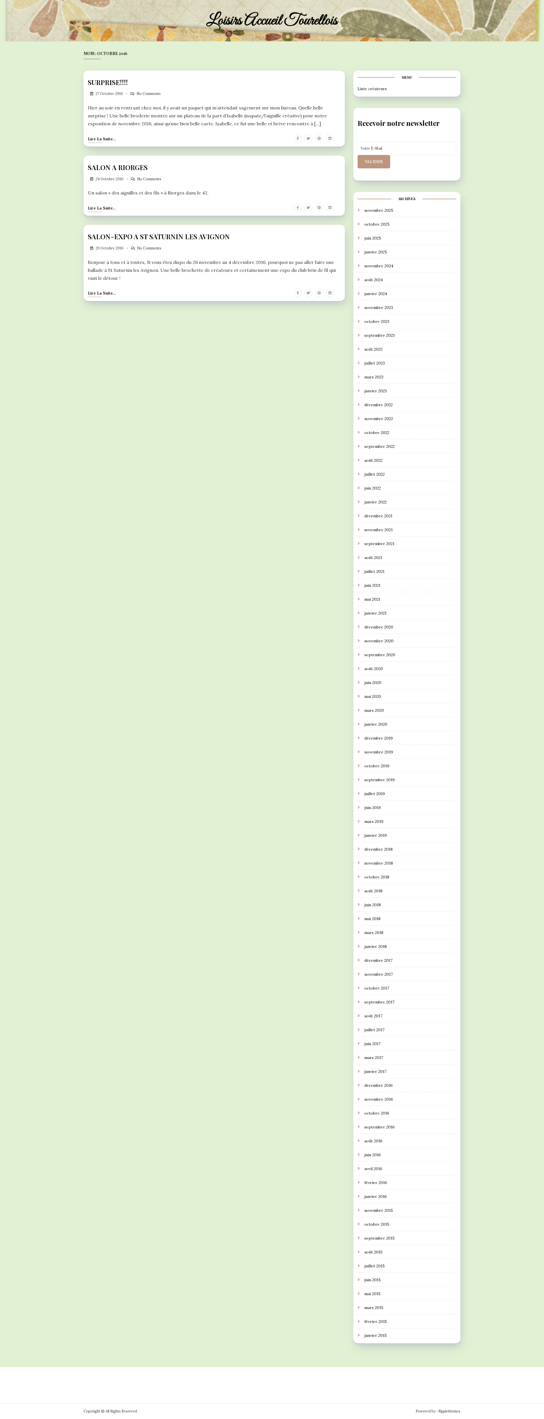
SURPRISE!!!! (108, 82)
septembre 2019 (379, 779)
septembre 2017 (379, 1002)
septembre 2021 (379, 543)
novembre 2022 (378, 418)
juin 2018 (372, 904)
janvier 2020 (375, 724)
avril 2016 (373, 1168)
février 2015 (375, 1321)
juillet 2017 (374, 1029)
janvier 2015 (375, 1335)
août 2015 (373, 1252)
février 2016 (375, 1182)
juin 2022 (372, 488)
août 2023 (373, 349)
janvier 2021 (375, 613)
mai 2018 (372, 918)
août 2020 (373, 668)
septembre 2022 (379, 446)
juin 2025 (372, 238)
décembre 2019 (378, 738)
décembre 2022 (378, 404)
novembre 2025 (378, 210)
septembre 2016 (379, 1127)
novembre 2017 (378, 974)
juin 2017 (372, 1043)
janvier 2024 (375, 293)
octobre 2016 (376, 1113)
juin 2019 (372, 807)
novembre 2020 (379, 640)
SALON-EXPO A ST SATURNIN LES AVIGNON (159, 236)
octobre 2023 (376, 321)
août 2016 (373, 1140)
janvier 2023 (375, 390)
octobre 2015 (376, 1224)
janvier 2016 (375, 1196)
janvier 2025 (375, 252)
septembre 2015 (379, 1238)
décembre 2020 (378, 627)
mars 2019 (373, 821)
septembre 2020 (379, 654)
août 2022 (373, 460)
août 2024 (373, 279)
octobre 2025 (377, 224)
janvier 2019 (375, 835)
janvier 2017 (375, 1071)
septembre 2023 (379, 335)
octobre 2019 (376, 765)
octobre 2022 (376, 432)
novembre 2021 (378, 529)
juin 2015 (372, 1279)
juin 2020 (372, 682)
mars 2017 (373, 1057)
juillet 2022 (374, 474)
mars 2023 (373, 377)
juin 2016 (372, 1154)
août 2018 (373, 890)
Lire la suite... (102, 138)
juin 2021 (372, 585)
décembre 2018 (378, 849)
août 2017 (373, 1015)
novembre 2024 (378, 265)
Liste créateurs (372, 88)
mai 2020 (372, 696)
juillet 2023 (374, 363)
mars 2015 (373, 1307)
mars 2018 (373, 932)
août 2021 (373, 557)
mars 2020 (374, 710)
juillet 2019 (374, 793)
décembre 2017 (378, 960)
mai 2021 (372, 599)
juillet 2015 (374, 1265)
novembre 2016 (378, 1099)
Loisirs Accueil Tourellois (272, 21)
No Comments (149, 94)
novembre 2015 (378, 1210)
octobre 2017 (376, 988)
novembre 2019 (378, 752)
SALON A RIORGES (118, 167)
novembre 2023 (378, 307)
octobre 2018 (376, 877)
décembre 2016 (378, 1085)
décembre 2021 (378, 515)
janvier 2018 (375, 946)
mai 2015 (372, 1293)
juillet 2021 (374, 571)
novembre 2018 (378, 863)
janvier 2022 (375, 502)
